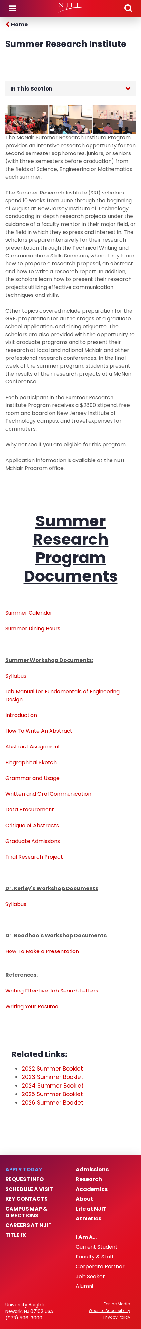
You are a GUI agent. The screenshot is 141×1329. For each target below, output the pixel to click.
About (84, 1199)
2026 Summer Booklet (52, 1103)
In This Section (31, 88)
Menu (12, 8)
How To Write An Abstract (38, 731)
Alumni (84, 1286)
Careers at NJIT (28, 1225)
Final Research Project (34, 857)
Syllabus (15, 676)
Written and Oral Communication (48, 794)
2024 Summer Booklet (53, 1086)
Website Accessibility (109, 1310)
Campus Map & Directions (26, 1212)
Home (19, 24)
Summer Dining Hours (32, 628)
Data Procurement (29, 809)
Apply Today (23, 1169)
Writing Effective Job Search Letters (51, 990)
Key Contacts (26, 1199)
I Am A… (86, 1237)
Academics (92, 1189)
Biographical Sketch (31, 762)
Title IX (15, 1235)
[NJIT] (70, 8)
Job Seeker (90, 1276)
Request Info (24, 1179)
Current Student (97, 1247)
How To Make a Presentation (42, 951)
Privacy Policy (116, 1317)
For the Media (117, 1304)
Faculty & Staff (95, 1257)
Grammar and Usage (32, 778)
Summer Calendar (28, 613)
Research (89, 1179)
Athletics (88, 1219)
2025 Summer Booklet (52, 1094)
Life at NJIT (91, 1209)
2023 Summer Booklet (52, 1077)
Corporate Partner (100, 1266)
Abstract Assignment (32, 746)
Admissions (92, 1169)
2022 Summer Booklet (52, 1069)
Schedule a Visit (29, 1189)
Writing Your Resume (31, 1006)
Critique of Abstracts (32, 825)
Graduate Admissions (32, 841)
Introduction (21, 715)
